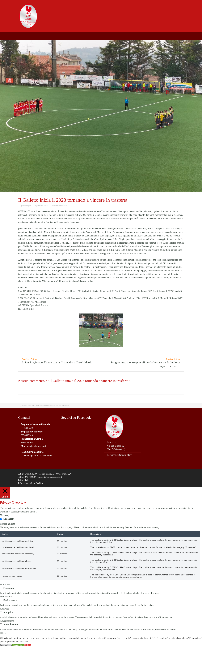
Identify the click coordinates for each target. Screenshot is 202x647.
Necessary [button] (5, 515)
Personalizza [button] (6, 645)
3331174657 (46, 455)
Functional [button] (5, 584)
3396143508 (27, 442)
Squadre (99, 9)
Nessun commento (59, 206)
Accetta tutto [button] (18, 645)
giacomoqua (26, 206)
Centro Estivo (142, 9)
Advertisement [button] (7, 621)
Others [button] (3, 633)
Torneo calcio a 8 (166, 9)
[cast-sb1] (101, 116)
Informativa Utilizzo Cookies (30, 483)
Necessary (8, 518)
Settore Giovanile (119, 9)
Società (85, 9)
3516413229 (27, 428)
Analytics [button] (4, 608)
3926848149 (27, 435)
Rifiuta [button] (27, 645)
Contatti (185, 9)
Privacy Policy (24, 480)
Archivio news (26, 406)
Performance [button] (6, 596)
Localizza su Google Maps (119, 455)
